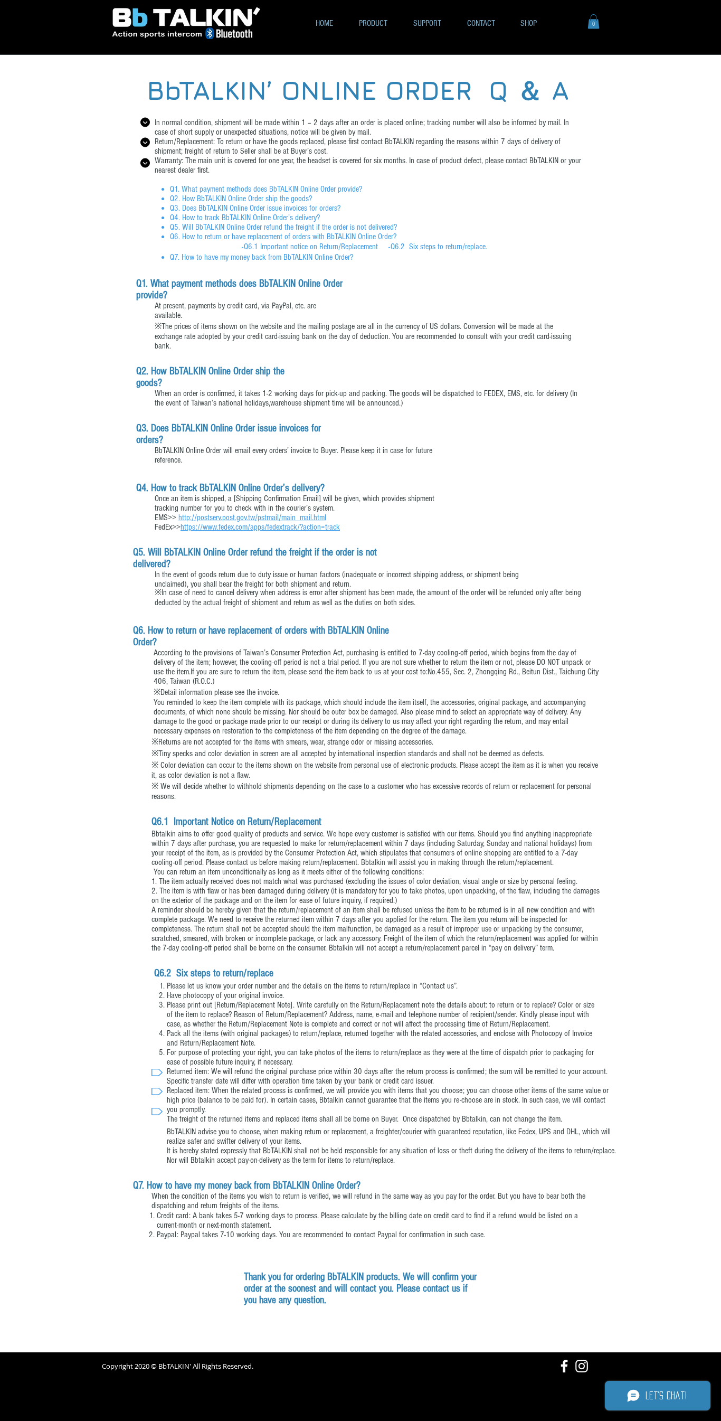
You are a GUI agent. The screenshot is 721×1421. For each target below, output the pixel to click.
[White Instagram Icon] (581, 1366)
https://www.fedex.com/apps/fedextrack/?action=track (260, 527)
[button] (593, 21)
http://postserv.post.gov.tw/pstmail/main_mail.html (252, 517)
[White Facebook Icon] (564, 1366)
